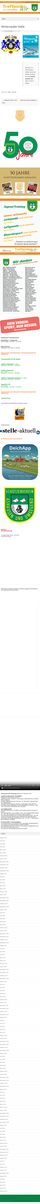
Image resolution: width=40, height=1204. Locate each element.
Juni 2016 (2, 1182)
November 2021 (4, 1008)
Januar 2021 (3, 1038)
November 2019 (4, 1080)
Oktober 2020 (3, 1047)
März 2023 (3, 960)
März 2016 (3, 1188)
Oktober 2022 (3, 975)
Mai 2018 (2, 1134)
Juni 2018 (2, 1131)
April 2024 (2, 921)
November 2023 (4, 936)
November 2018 (4, 1116)
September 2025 (4, 870)
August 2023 (3, 945)
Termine (14, 92)
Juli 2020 (2, 1056)
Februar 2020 (3, 1071)
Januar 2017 (3, 1170)
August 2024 (3, 909)
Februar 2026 (3, 855)
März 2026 (3, 852)
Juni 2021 (2, 1023)
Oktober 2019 (3, 1083)
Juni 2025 (2, 879)
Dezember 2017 (4, 1149)
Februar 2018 (3, 1143)
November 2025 (4, 864)
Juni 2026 (2, 843)
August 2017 (3, 1158)
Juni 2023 (2, 951)
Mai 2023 (2, 954)
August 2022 (3, 981)
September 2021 (4, 1014)
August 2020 (3, 1053)
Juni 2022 (2, 987)
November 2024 (4, 900)
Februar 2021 (3, 1035)
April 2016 (2, 1185)
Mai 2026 (2, 846)
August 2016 (3, 1176)
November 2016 (4, 1173)
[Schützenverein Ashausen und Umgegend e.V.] (20, 15)
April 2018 (2, 1137)
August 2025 (3, 873)
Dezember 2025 (4, 861)
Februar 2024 (3, 927)
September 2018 (4, 1122)
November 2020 (4, 1044)
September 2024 (4, 906)
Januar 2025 (3, 894)
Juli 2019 (2, 1092)
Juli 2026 (2, 840)
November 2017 (4, 1152)
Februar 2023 (3, 963)
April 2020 (2, 1065)
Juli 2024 (2, 912)
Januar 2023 (3, 966)
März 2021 (3, 1032)
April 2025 (2, 885)
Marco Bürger (9, 31)
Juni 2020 (2, 1059)
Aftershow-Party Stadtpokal (29, 100)
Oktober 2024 (3, 903)
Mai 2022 (2, 990)
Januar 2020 (3, 1074)
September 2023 (4, 942)
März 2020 (3, 1068)
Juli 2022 (2, 984)
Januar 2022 (3, 1002)
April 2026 (2, 849)
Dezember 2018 (4, 1113)
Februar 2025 (3, 891)
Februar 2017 (3, 1167)
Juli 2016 (2, 1179)
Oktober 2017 (3, 1155)
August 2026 (3, 837)
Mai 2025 (2, 882)
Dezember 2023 (4, 933)
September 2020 (4, 1050)
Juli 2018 (2, 1128)
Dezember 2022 (4, 969)
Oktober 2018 (3, 1119)
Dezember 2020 (4, 1041)
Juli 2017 (2, 1161)
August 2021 (3, 1017)
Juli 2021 (2, 1020)
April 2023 (2, 957)
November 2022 (4, 972)
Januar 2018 (3, 1146)
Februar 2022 (3, 999)
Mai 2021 (2, 1026)
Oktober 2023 (3, 939)
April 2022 (2, 993)
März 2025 (3, 888)
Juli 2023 (2, 948)
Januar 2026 (3, 858)
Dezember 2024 (4, 897)
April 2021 (2, 1029)
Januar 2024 (3, 930)
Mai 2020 (2, 1062)
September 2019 (4, 1086)
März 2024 (3, 924)
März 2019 (3, 1104)
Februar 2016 (3, 1191)
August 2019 (3, 1089)
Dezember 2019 (4, 1077)
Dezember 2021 (4, 1005)
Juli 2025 (2, 876)
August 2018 (3, 1125)
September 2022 (4, 978)
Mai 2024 (2, 918)
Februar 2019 (3, 1107)
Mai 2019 (2, 1098)
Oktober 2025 (3, 867)
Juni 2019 (2, 1095)
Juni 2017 (2, 1164)
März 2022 (3, 996)
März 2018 (3, 1140)
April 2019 (2, 1101)
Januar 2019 (3, 1110)
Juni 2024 (2, 915)
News (9, 92)
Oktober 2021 (3, 1011)
